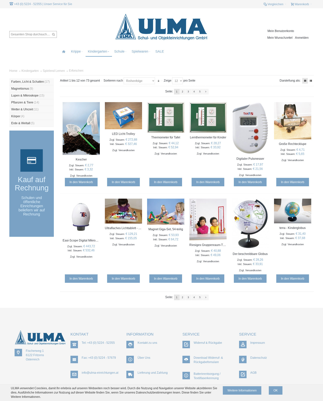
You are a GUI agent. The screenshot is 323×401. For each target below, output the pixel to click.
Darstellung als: (290, 80)
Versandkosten (84, 175)
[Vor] (206, 91)
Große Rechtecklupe (292, 144)
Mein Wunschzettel (280, 37)
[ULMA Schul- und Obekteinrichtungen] (161, 27)
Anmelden (302, 37)
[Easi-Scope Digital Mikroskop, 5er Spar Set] (81, 217)
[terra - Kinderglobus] (292, 211)
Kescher (81, 159)
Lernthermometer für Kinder (208, 137)
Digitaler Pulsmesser (250, 158)
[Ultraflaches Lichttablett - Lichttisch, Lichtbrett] (123, 211)
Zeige (167, 80)
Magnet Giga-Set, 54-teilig (165, 229)
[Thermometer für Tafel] (165, 117)
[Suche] (53, 34)
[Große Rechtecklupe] (292, 120)
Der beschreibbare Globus (250, 253)
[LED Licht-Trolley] (123, 115)
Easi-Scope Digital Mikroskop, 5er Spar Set (91, 240)
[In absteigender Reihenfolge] (158, 81)
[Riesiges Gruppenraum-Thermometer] (208, 219)
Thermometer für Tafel (165, 137)
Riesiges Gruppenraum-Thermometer (214, 245)
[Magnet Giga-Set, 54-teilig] (165, 212)
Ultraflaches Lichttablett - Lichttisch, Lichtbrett (134, 228)
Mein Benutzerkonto (280, 31)
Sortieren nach (113, 80)
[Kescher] (81, 128)
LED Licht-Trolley (123, 133)
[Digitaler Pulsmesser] (250, 128)
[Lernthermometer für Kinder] (208, 117)
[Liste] (311, 81)
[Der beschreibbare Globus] (250, 224)
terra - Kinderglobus (292, 227)
